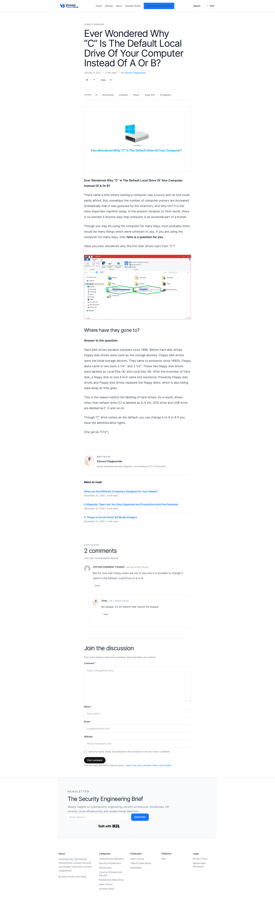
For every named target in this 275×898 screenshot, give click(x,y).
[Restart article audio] (94, 80)
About (119, 5)
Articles (109, 5)
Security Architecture (110, 863)
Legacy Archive (94, 24)
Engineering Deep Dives (111, 879)
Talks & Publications (140, 863)
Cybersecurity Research (111, 858)
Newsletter (136, 867)
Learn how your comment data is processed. (148, 765)
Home (99, 5)
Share (136, 94)
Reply (97, 585)
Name (88, 706)
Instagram (165, 94)
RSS (164, 858)
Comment (90, 663)
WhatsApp (108, 94)
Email (87, 721)
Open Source (106, 884)
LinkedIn (123, 94)
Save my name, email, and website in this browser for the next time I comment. (129, 751)
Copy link (150, 94)
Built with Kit (109, 826)
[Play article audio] (87, 80)
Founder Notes (133, 5)
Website (88, 736)
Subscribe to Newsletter (159, 5)
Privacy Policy (200, 858)
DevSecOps (105, 867)
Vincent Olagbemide (135, 72)
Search (196, 5)
